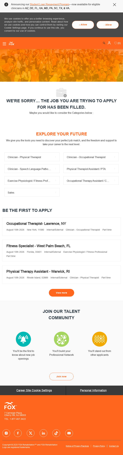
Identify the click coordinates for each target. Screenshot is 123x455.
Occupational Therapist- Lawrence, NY (36, 224)
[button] (109, 43)
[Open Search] (104, 43)
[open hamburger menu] (4, 44)
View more (61, 292)
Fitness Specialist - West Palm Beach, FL (38, 246)
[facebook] (6, 433)
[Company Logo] (10, 43)
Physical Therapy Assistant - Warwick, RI (38, 271)
